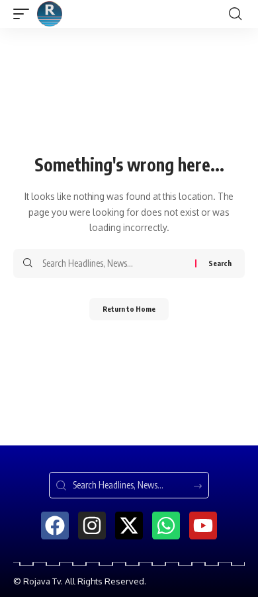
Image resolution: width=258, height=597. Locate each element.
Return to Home (129, 308)
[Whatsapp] (166, 525)
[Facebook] (55, 525)
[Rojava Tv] (50, 14)
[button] (24, 14)
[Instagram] (92, 525)
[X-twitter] (129, 525)
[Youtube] (203, 525)
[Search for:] (113, 263)
